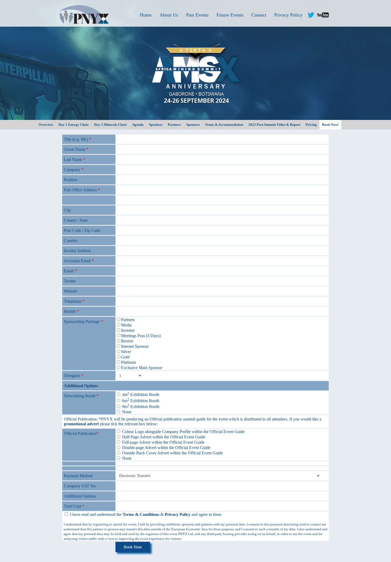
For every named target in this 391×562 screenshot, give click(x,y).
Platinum (128, 362)
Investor (128, 330)
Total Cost (74, 506)
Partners (128, 319)
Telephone (74, 301)
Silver (126, 351)
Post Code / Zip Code (82, 230)
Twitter (70, 281)
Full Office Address (82, 190)
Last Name (74, 159)
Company (74, 169)
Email (70, 271)
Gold (125, 357)
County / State (76, 220)
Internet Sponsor (135, 346)
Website (70, 291)
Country (71, 240)
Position (70, 179)
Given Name (76, 149)
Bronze (127, 341)
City (67, 210)
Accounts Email (79, 260)
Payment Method (78, 476)
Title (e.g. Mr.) (77, 139)
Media (126, 325)
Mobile (71, 311)
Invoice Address (77, 250)
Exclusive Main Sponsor (141, 367)
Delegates (74, 375)
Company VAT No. (80, 486)
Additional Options (81, 385)
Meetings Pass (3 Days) (141, 335)
